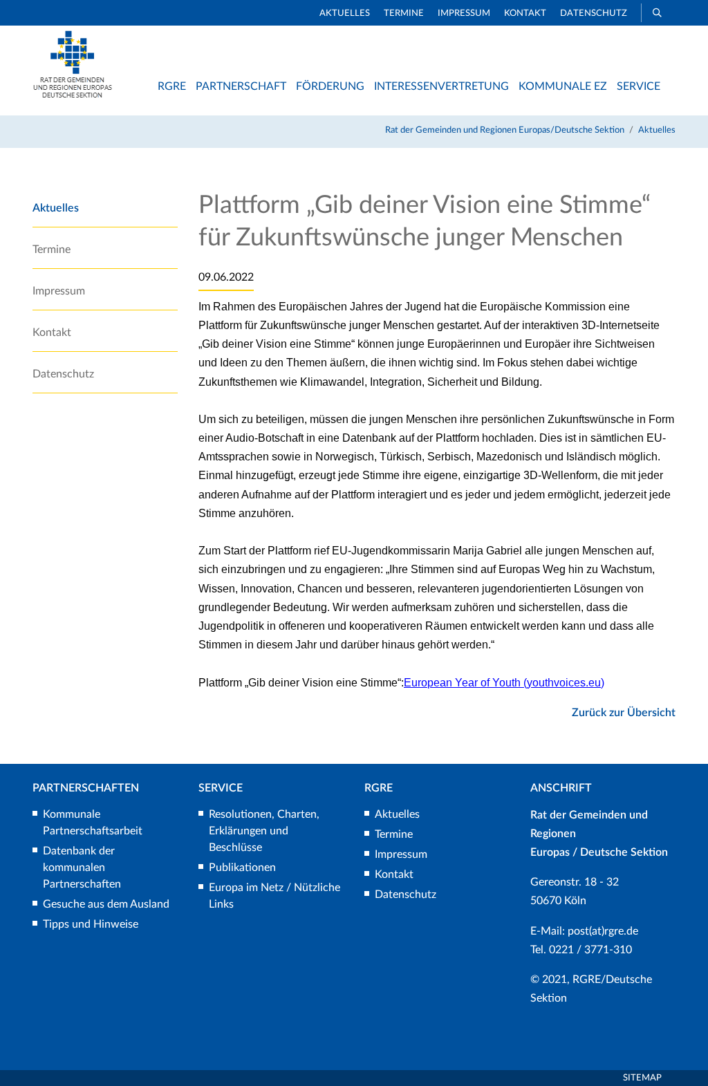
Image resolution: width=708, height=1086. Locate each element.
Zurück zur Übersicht (624, 712)
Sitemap (642, 1078)
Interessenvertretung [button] (441, 86)
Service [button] (638, 86)
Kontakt (525, 13)
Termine (404, 13)
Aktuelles (344, 13)
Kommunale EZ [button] (563, 86)
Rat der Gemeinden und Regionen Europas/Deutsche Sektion (504, 130)
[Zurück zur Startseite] (72, 94)
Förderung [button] (330, 86)
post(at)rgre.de (603, 931)
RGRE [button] (172, 86)
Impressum (464, 13)
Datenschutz (593, 13)
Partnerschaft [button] (241, 86)
